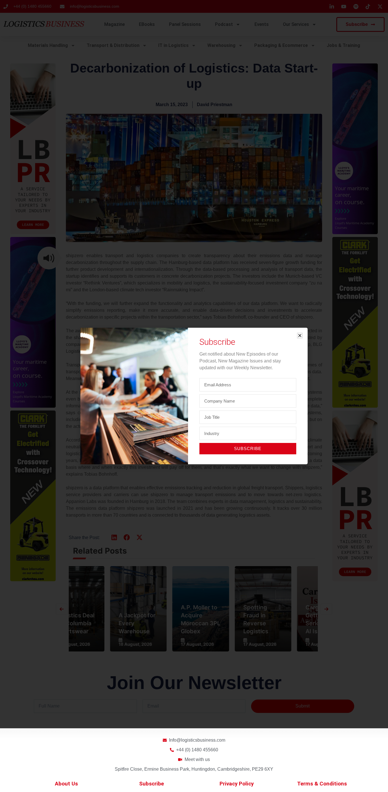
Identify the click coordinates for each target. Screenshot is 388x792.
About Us (66, 784)
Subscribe (151, 784)
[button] (300, 335)
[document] (194, 396)
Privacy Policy (237, 784)
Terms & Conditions (322, 784)
